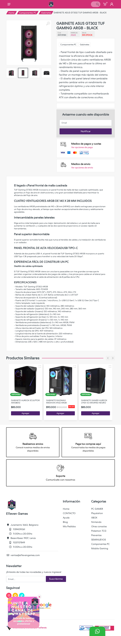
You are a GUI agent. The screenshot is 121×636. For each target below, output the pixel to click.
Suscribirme (56, 578)
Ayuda (66, 517)
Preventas (96, 535)
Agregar (25, 413)
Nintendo (96, 522)
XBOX (94, 517)
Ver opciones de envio (82, 167)
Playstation (97, 513)
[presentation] (22, 59)
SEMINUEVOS (98, 539)
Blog (65, 522)
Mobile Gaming (99, 548)
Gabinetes (46, 12)
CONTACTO (69, 513)
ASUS (73, 35)
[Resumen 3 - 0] (39, 366)
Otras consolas (99, 526)
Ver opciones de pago (82, 147)
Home (11, 12)
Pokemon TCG (98, 531)
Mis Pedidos (69, 526)
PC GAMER (97, 509)
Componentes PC (27, 12)
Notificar (86, 131)
